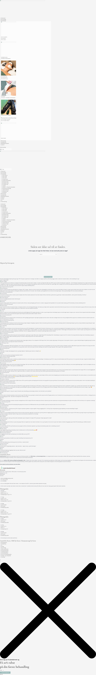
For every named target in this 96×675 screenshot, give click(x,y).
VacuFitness (3, 138)
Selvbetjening (3, 195)
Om (1, 200)
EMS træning (3, 193)
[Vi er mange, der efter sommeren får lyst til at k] (86, 270)
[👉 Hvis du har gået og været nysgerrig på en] (28, 270)
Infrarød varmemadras (5, 58)
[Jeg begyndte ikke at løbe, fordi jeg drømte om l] (67, 270)
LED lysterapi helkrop (5, 119)
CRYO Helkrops (4, 37)
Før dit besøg (3, 172)
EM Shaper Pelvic (4, 78)
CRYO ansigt (3, 38)
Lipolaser (3, 96)
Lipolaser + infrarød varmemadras (8, 97)
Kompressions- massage (6, 115)
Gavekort (2, 197)
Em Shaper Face (5, 184)
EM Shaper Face (4, 76)
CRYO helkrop (4, 175)
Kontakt (2, 198)
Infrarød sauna (4, 57)
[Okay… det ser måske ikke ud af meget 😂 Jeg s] (48, 270)
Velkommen (3, 171)
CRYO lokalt (3, 39)
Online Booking (4, 201)
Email (1, 670)
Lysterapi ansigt (5, 191)
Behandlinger (3, 173)
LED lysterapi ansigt (5, 120)
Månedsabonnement (5, 196)
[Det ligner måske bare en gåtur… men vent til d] (9, 270)
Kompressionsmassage (6, 188)
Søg (0, 149)
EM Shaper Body (4, 77)
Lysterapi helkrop (5, 189)
